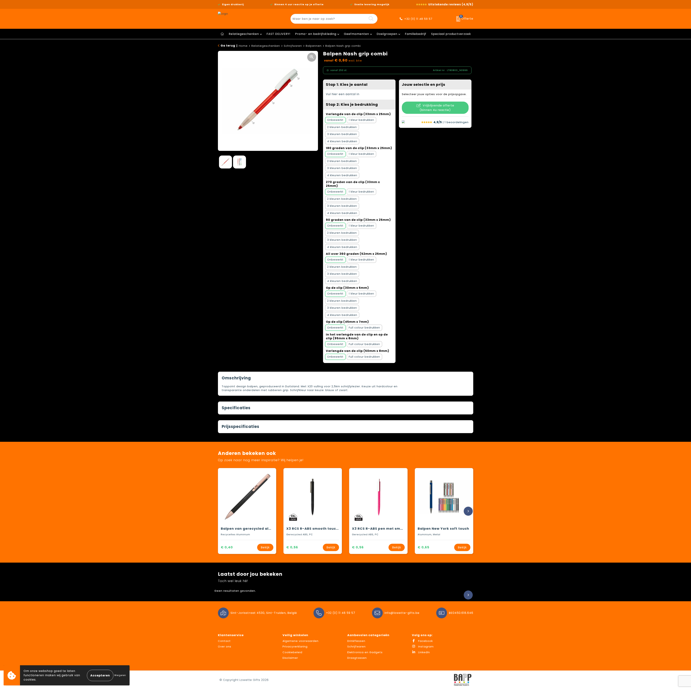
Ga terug (228, 45)
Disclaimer (290, 658)
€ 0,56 (292, 547)
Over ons (224, 646)
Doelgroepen (387, 34)
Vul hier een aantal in (342, 94)
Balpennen (314, 46)
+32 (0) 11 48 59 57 (418, 19)
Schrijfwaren (293, 46)
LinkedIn (423, 652)
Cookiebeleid (292, 652)
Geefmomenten (356, 34)
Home (243, 46)
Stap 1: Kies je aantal (347, 84)
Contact (224, 641)
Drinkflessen (356, 641)
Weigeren (120, 675)
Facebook (425, 641)
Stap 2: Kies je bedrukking (352, 104)
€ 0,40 (227, 547)
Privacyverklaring (295, 646)
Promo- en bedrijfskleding (315, 34)
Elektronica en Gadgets (365, 652)
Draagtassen (357, 658)
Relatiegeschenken (244, 34)
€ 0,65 (423, 547)
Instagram (425, 646)
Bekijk (265, 547)
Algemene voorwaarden (301, 641)
